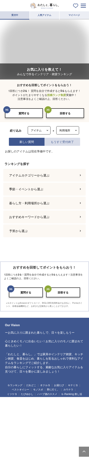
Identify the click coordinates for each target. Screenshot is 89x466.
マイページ (74, 14)
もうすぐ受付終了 (62, 141)
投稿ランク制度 (56, 95)
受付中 (14, 14)
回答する (65, 113)
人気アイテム (44, 14)
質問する (24, 113)
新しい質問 (26, 141)
